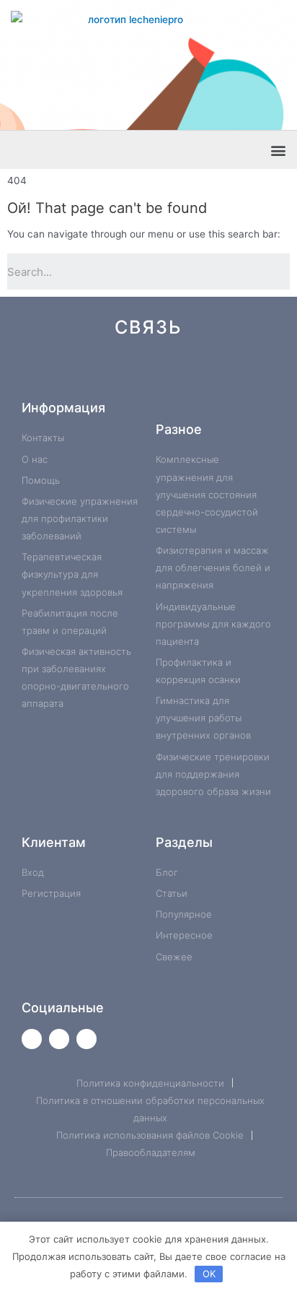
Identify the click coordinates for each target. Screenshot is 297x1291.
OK (209, 1273)
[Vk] (70, 374)
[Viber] (226, 374)
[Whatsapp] (48, 374)
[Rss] (249, 374)
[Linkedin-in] (182, 374)
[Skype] (204, 374)
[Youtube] (59, 1039)
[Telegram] (92, 374)
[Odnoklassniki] (115, 374)
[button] (278, 150)
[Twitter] (32, 1039)
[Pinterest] (137, 374)
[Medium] (159, 374)
